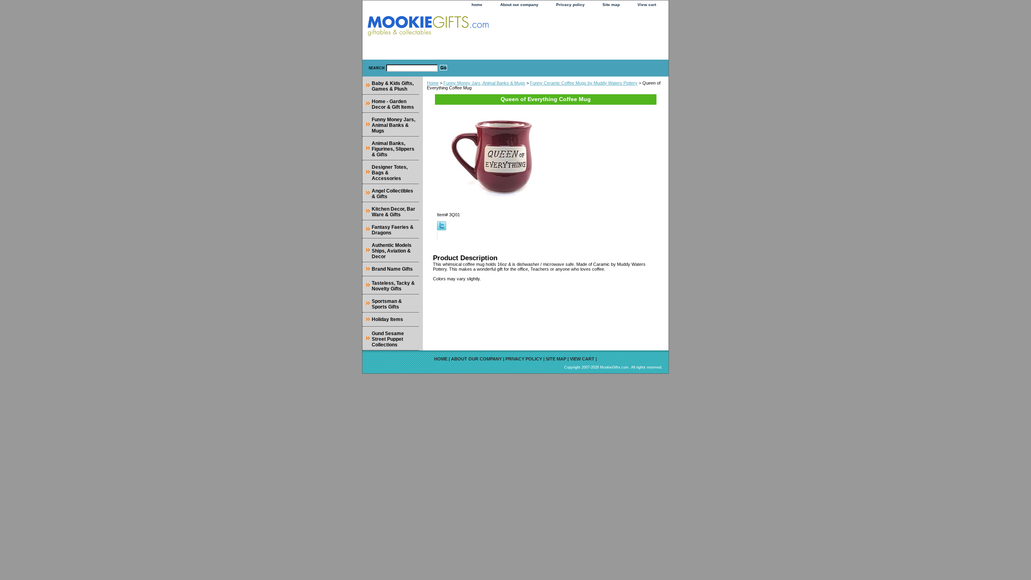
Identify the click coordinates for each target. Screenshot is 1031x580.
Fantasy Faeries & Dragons (393, 230)
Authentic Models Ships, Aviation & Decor (392, 250)
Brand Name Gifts (392, 269)
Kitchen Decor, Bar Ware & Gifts (393, 212)
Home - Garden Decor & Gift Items (393, 104)
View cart (647, 4)
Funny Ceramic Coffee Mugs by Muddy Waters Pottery (584, 83)
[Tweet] (441, 228)
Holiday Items (387, 319)
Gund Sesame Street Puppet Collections (388, 339)
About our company (519, 4)
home (477, 4)
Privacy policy (570, 4)
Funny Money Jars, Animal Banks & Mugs (484, 83)
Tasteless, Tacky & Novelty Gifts (393, 286)
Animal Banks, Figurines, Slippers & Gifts (393, 149)
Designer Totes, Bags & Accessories (390, 172)
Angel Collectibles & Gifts (392, 193)
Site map (611, 4)
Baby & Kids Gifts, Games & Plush (393, 86)
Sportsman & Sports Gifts (387, 304)
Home (433, 83)
